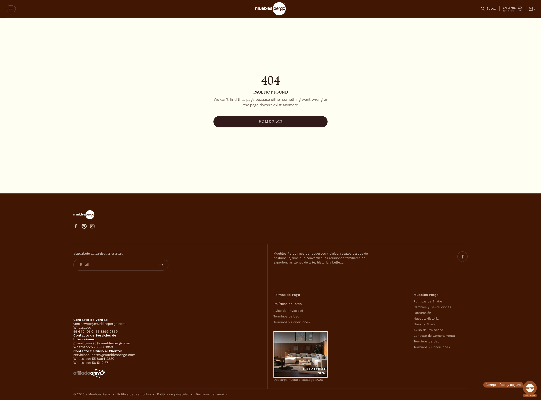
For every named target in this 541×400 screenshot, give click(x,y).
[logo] (270, 9)
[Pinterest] (84, 226)
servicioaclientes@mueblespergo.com (104, 355)
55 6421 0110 (83, 332)
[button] (11, 9)
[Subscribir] (161, 264)
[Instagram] (92, 226)
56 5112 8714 (102, 363)
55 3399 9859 (107, 332)
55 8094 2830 (103, 359)
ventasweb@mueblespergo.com (99, 324)
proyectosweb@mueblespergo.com (102, 343)
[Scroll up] (462, 257)
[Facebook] (75, 226)
